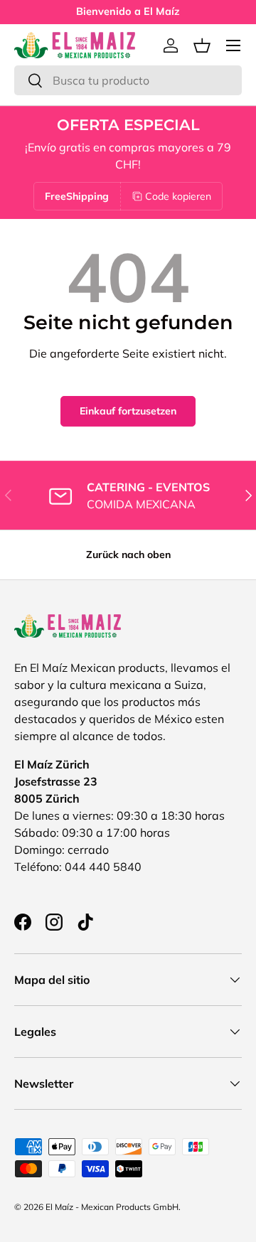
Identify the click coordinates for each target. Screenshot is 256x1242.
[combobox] (128, 80)
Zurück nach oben (128, 554)
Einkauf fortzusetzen (128, 411)
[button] (202, 45)
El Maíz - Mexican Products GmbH (112, 1206)
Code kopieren (178, 196)
